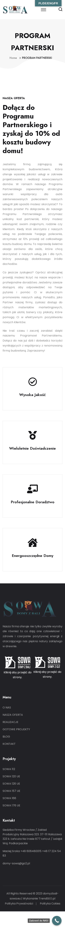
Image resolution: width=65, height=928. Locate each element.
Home (14, 58)
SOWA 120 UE (11, 776)
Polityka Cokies (50, 904)
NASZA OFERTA (13, 715)
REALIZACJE (10, 722)
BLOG (6, 737)
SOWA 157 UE (11, 791)
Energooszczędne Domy (32, 555)
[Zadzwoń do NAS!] (57, 920)
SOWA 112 (9, 769)
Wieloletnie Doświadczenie (32, 448)
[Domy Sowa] (15, 9)
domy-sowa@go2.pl (16, 863)
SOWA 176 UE (11, 805)
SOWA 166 (9, 798)
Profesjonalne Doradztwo (32, 501)
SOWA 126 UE (11, 784)
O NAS (7, 707)
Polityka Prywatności (19, 904)
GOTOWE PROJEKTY (16, 729)
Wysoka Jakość (32, 394)
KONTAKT (9, 744)
